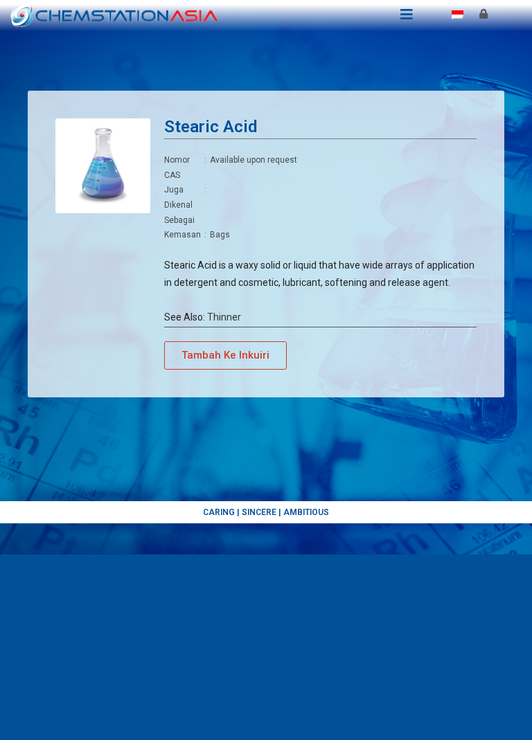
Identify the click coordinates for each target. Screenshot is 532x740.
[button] (225, 355)
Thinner (224, 317)
